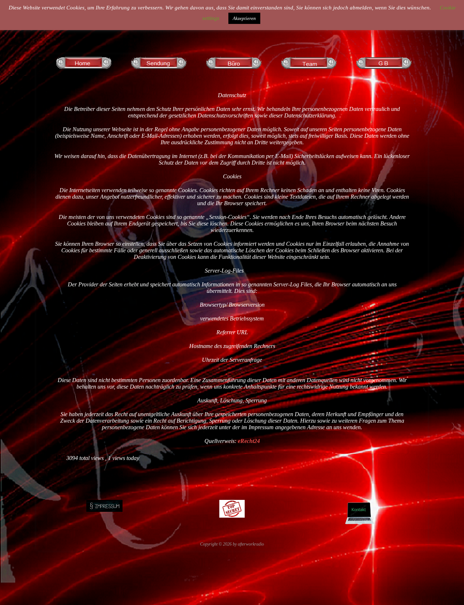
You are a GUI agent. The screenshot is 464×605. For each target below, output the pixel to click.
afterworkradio (251, 544)
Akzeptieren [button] (244, 18)
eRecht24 (249, 441)
